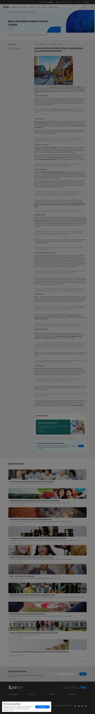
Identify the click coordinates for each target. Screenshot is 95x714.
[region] (26, 707)
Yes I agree (42, 707)
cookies (8, 706)
